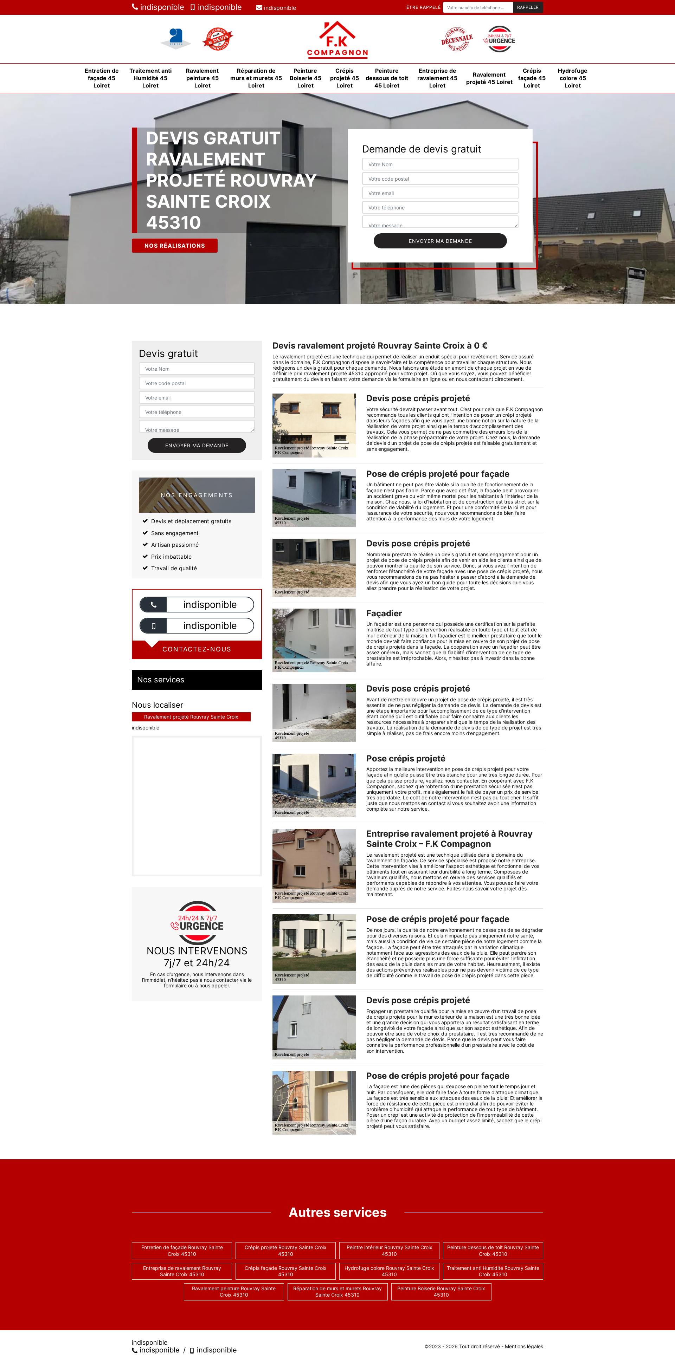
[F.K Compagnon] (337, 39)
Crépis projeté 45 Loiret (344, 78)
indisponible (161, 7)
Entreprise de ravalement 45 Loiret (437, 78)
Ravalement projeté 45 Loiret (489, 78)
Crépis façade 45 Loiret (532, 78)
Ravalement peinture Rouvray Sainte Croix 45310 (234, 1291)
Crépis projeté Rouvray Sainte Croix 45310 (286, 1250)
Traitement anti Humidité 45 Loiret (150, 78)
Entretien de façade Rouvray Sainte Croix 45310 (182, 1250)
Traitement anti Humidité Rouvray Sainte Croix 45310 (493, 1271)
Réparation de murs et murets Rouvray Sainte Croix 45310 (337, 1291)
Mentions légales (524, 1346)
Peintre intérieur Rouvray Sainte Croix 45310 (389, 1250)
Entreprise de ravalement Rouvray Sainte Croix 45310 (182, 1271)
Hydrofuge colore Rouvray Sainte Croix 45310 (389, 1271)
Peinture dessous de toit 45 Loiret (387, 78)
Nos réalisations (174, 245)
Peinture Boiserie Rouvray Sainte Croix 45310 (441, 1291)
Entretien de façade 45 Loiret (102, 78)
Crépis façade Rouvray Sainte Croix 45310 (286, 1271)
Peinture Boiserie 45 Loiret (305, 78)
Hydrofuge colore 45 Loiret (572, 78)
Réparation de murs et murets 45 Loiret (256, 78)
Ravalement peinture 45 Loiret (202, 78)
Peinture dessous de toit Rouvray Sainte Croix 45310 (493, 1250)
